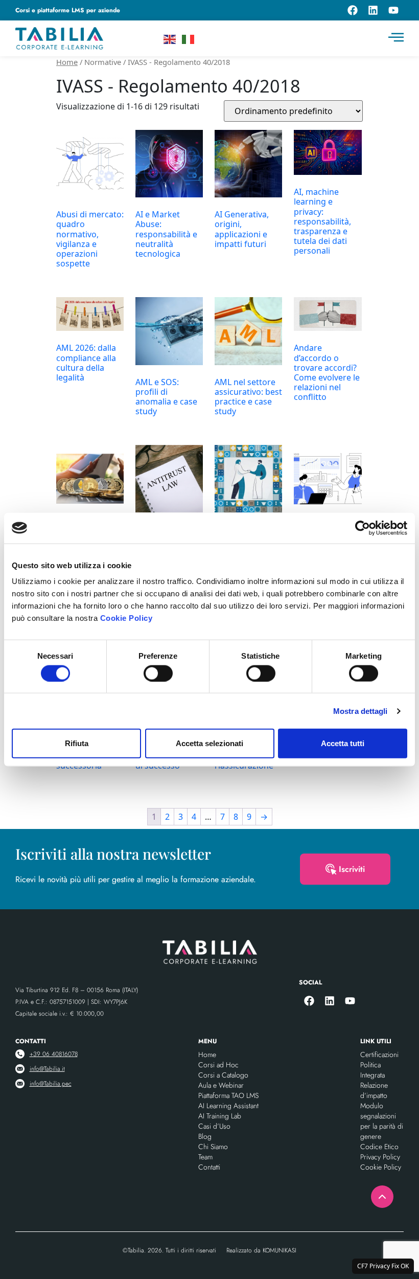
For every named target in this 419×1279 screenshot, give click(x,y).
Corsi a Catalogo (223, 1075)
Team (205, 1157)
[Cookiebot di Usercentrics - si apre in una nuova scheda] (362, 527)
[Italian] (188, 38)
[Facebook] (352, 10)
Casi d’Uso (214, 1126)
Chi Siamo (213, 1146)
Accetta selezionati (209, 743)
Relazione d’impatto (374, 1090)
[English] (170, 38)
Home (67, 62)
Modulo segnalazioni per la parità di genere (381, 1121)
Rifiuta (76, 743)
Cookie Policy (126, 618)
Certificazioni (379, 1054)
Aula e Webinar (221, 1085)
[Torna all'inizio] (382, 1196)
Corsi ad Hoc (218, 1065)
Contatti (209, 1167)
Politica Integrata (372, 1070)
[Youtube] (393, 10)
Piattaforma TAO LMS (228, 1095)
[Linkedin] (373, 10)
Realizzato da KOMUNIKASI (261, 1250)
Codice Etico (379, 1146)
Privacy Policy (380, 1157)
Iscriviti (352, 869)
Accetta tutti (342, 743)
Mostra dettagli (360, 710)
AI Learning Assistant (228, 1106)
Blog (205, 1136)
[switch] (158, 673)
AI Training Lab (219, 1116)
